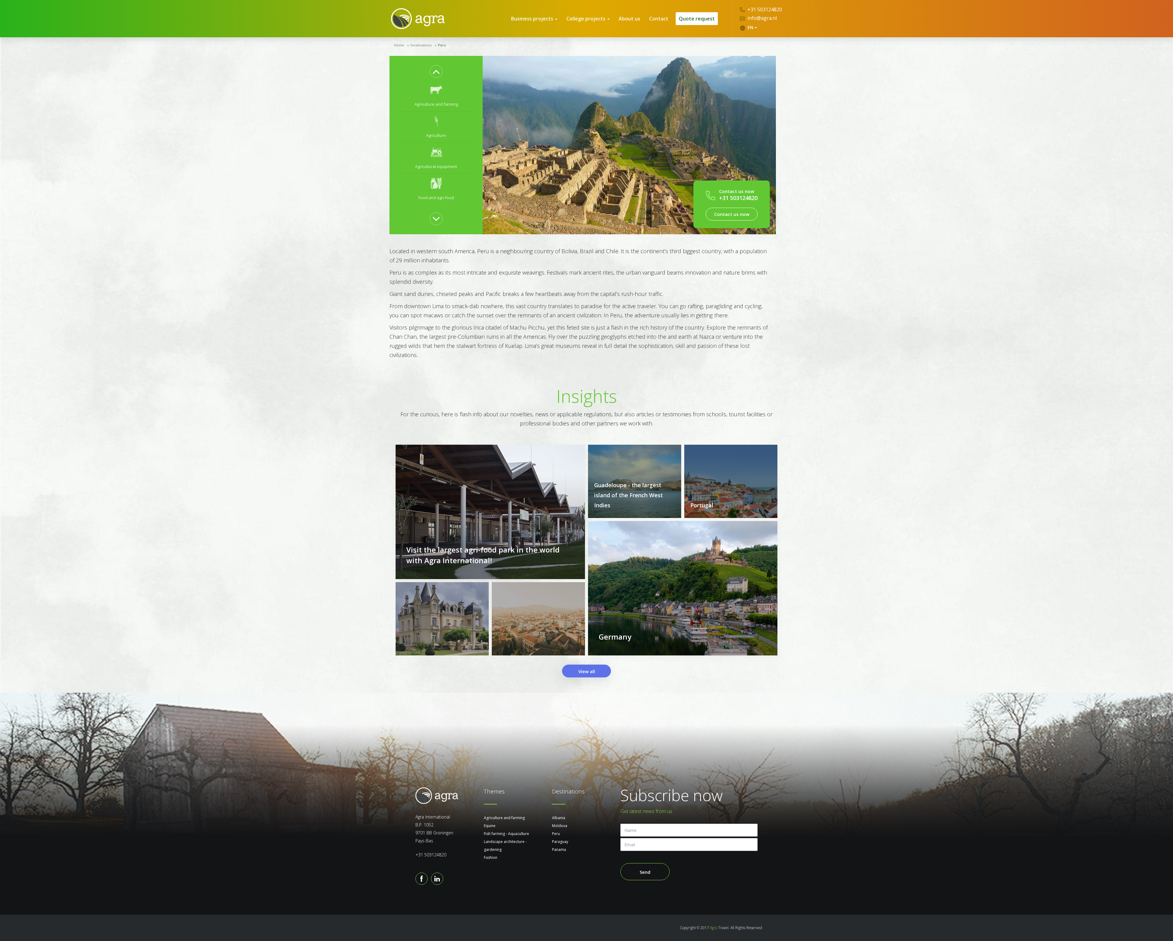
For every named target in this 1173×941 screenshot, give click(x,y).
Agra (713, 927)
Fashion (490, 857)
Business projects (532, 18)
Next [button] (436, 218)
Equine (489, 825)
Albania (558, 817)
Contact (658, 18)
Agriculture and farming (504, 817)
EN (750, 27)
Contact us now (731, 214)
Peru (556, 833)
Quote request (697, 18)
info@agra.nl (761, 18)
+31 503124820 (764, 9)
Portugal (701, 505)
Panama (559, 849)
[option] (436, 95)
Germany (615, 637)
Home (399, 45)
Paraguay (560, 841)
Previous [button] (436, 71)
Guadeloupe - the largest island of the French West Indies (628, 495)
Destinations (421, 45)
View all (586, 671)
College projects (586, 18)
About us (629, 18)
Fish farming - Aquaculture (506, 833)
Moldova (559, 825)
